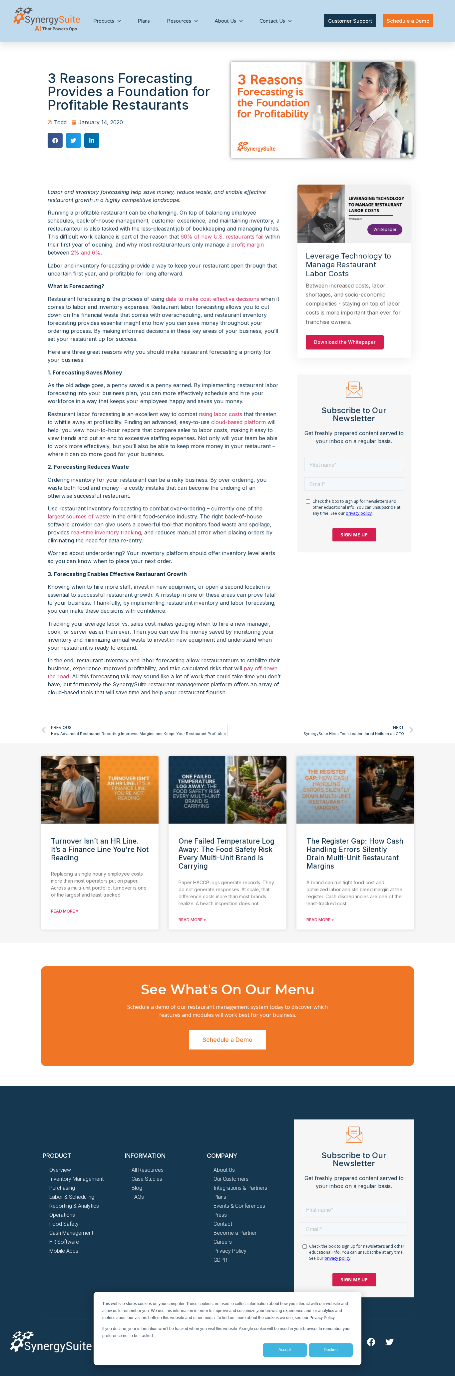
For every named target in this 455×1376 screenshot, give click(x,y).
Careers (223, 1242)
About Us (224, 1170)
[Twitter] (389, 1342)
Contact (223, 1224)
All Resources (148, 1170)
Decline (331, 1349)
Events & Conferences (239, 1206)
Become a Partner (235, 1233)
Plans (144, 21)
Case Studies (147, 1179)
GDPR (220, 1260)
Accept (284, 1349)
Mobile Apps (63, 1251)
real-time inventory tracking (106, 532)
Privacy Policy (230, 1251)
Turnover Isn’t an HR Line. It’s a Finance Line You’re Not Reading (100, 849)
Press (220, 1215)
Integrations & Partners (240, 1188)
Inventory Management (76, 1179)
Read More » (64, 911)
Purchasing (62, 1188)
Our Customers (231, 1179)
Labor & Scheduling (71, 1197)
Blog (137, 1188)
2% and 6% (86, 252)
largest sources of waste (79, 516)
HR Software (64, 1242)
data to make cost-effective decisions (212, 299)
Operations (62, 1215)
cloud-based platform (238, 422)
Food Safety (64, 1224)
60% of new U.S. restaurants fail (222, 236)
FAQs (138, 1197)
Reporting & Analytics (74, 1206)
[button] (55, 140)
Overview (60, 1170)
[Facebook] (371, 1342)
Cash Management (71, 1233)
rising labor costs (220, 414)
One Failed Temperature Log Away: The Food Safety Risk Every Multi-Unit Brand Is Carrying (226, 854)
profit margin (247, 244)
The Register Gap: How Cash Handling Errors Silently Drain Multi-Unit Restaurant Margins (354, 854)
